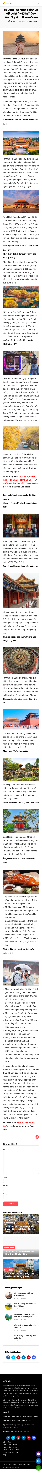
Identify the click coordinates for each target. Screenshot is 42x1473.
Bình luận (6, 1150)
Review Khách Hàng (24, 1464)
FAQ (4, 1455)
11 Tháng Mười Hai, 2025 (15, 21)
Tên (5, 1178)
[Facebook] (8, 1357)
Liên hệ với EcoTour (10, 1444)
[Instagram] (34, 1357)
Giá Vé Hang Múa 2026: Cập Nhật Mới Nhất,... (23, 1294)
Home (5, 1464)
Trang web (6, 1194)
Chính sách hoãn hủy (11, 1450)
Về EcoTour (7, 1442)
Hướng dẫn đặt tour (10, 1447)
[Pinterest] (29, 1357)
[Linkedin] (24, 1357)
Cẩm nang (12, 1464)
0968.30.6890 (26, 1421)
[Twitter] (13, 1357)
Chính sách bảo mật (10, 1452)
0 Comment (32, 21)
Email (5, 1186)
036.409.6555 (15, 1421)
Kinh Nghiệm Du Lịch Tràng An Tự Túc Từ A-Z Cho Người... (24, 1315)
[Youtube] (18, 1357)
